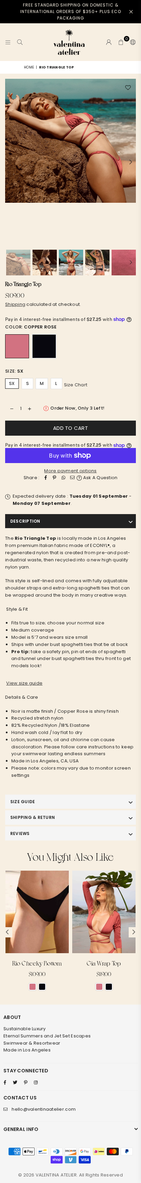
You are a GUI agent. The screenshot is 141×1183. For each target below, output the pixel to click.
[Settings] (131, 42)
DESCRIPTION (25, 521)
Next (131, 162)
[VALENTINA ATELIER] (69, 42)
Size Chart (76, 384)
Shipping (15, 304)
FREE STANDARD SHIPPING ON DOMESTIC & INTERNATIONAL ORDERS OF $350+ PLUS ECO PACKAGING (70, 11)
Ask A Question (99, 477)
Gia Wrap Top (104, 963)
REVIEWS (20, 833)
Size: (14, 371)
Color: (31, 327)
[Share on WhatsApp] (63, 478)
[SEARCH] (20, 42)
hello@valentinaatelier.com (44, 1109)
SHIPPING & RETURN (32, 817)
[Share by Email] (72, 478)
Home (29, 67)
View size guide (24, 683)
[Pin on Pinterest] (54, 478)
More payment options (70, 471)
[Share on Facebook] (45, 478)
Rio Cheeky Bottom (37, 963)
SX (12, 383)
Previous (10, 162)
